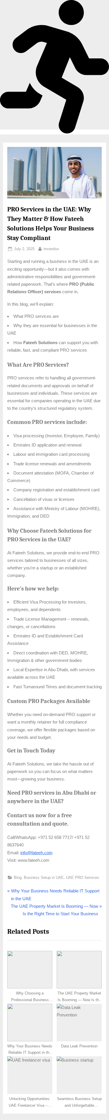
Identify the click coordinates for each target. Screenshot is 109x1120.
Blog (18, 877)
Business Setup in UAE (44, 877)
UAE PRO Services (82, 877)
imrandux (51, 248)
